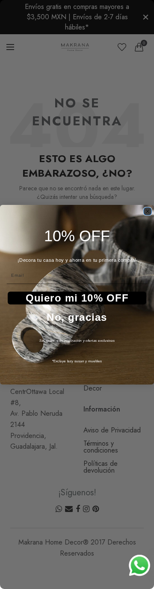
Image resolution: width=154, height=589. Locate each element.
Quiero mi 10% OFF (77, 297)
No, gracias (77, 317)
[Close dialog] (147, 211)
